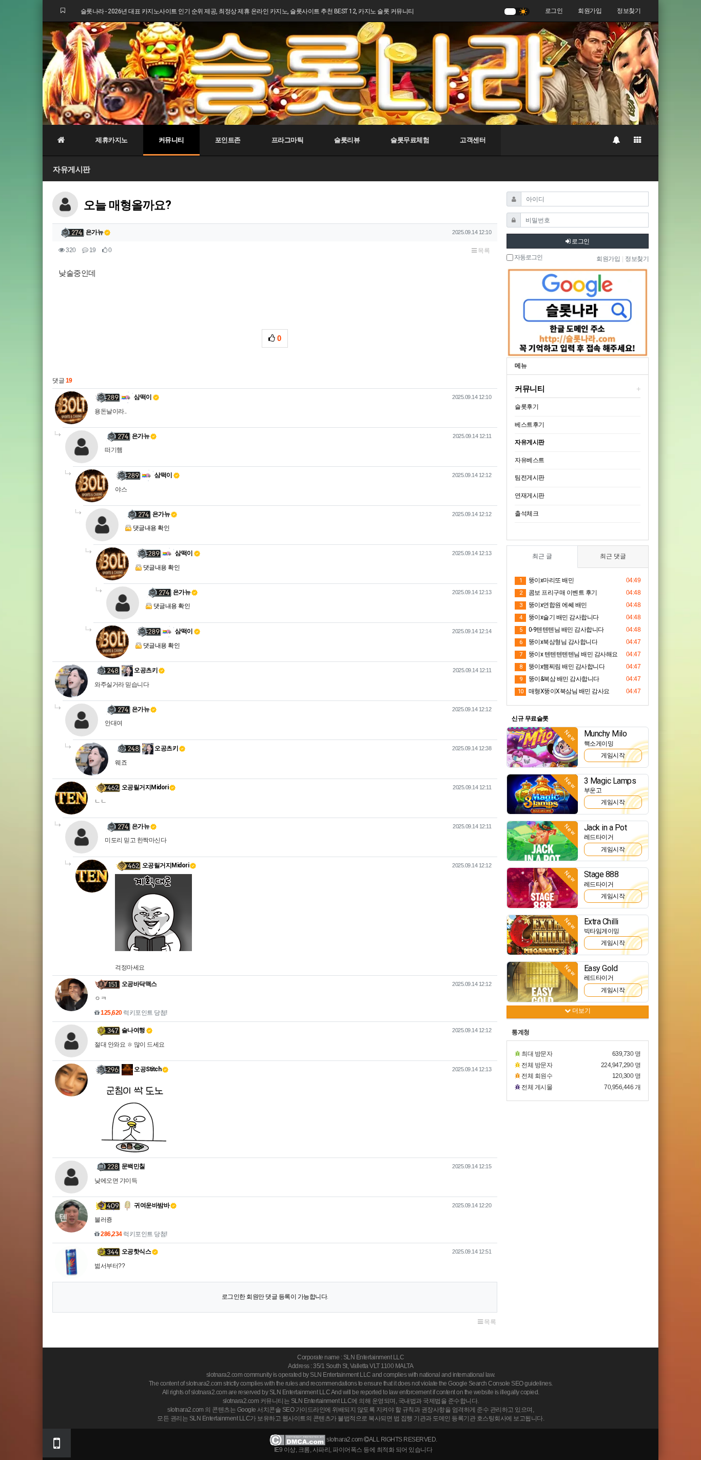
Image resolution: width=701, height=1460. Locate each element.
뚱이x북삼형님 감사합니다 (558, 642)
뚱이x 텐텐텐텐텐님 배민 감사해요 (568, 654)
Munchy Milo (605, 733)
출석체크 (526, 513)
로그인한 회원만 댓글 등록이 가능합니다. (275, 1296)
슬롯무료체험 (410, 140)
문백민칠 (133, 1166)
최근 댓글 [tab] (613, 556)
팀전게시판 (529, 477)
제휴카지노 (111, 140)
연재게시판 (529, 495)
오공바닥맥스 (139, 984)
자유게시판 (71, 169)
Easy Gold (601, 968)
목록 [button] (483, 250)
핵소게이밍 (599, 743)
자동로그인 (527, 257)
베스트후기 (529, 424)
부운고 (593, 790)
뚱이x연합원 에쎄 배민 (553, 605)
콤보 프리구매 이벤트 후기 (558, 592)
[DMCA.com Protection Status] (297, 1439)
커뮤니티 (171, 140)
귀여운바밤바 (151, 1205)
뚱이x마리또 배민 (546, 580)
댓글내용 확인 (151, 528)
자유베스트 (529, 460)
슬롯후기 (526, 406)
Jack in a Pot (605, 827)
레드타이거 (599, 837)
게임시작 (613, 755)
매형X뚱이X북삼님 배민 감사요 (564, 691)
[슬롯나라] (350, 73)
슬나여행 (133, 1030)
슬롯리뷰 (347, 140)
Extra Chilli (601, 921)
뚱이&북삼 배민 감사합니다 (559, 678)
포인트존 (228, 140)
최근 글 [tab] (542, 556)
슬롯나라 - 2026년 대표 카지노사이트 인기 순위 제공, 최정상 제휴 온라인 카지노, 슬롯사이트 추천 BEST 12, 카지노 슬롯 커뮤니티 (247, 11)
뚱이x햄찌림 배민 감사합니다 (562, 666)
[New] (542, 746)
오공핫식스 (136, 1251)
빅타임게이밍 (601, 931)
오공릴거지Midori (145, 787)
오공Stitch (147, 1069)
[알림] (616, 140)
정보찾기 (628, 11)
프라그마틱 (287, 140)
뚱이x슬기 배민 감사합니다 (559, 617)
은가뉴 (95, 232)
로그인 (554, 11)
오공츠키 (145, 670)
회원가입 (589, 11)
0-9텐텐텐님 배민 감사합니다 (561, 629)
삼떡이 (142, 397)
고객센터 (472, 140)
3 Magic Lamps (610, 781)
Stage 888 (601, 874)
